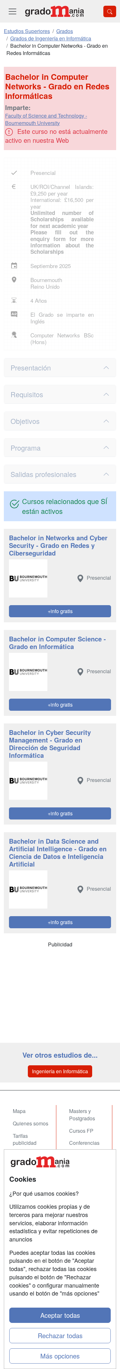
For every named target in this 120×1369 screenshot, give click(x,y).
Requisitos (27, 394)
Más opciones (60, 1355)
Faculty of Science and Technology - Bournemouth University (46, 119)
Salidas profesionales (43, 474)
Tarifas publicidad (24, 1139)
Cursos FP (81, 1130)
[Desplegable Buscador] (109, 11)
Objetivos (25, 421)
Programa (26, 448)
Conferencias (84, 1142)
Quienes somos (30, 1123)
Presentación (31, 367)
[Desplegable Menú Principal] (12, 11)
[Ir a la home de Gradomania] (54, 11)
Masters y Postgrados (82, 1114)
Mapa (19, 1111)
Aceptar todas (60, 1315)
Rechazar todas (60, 1335)
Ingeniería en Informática (60, 1071)
